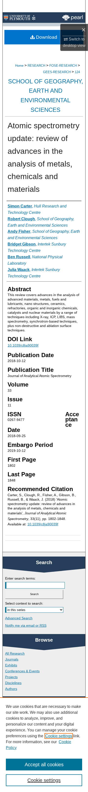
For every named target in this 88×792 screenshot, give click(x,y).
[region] (44, 744)
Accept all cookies (44, 764)
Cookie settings (58, 736)
